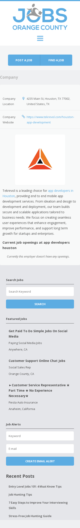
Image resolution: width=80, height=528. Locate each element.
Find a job (56, 60)
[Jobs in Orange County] (40, 16)
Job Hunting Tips (20, 494)
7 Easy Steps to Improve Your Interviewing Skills (38, 505)
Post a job (24, 60)
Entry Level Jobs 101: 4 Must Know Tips (35, 486)
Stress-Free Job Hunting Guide (30, 516)
